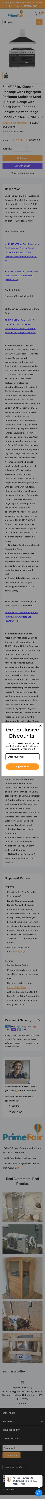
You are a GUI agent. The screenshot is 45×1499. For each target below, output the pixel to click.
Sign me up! (22, 766)
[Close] (41, 725)
